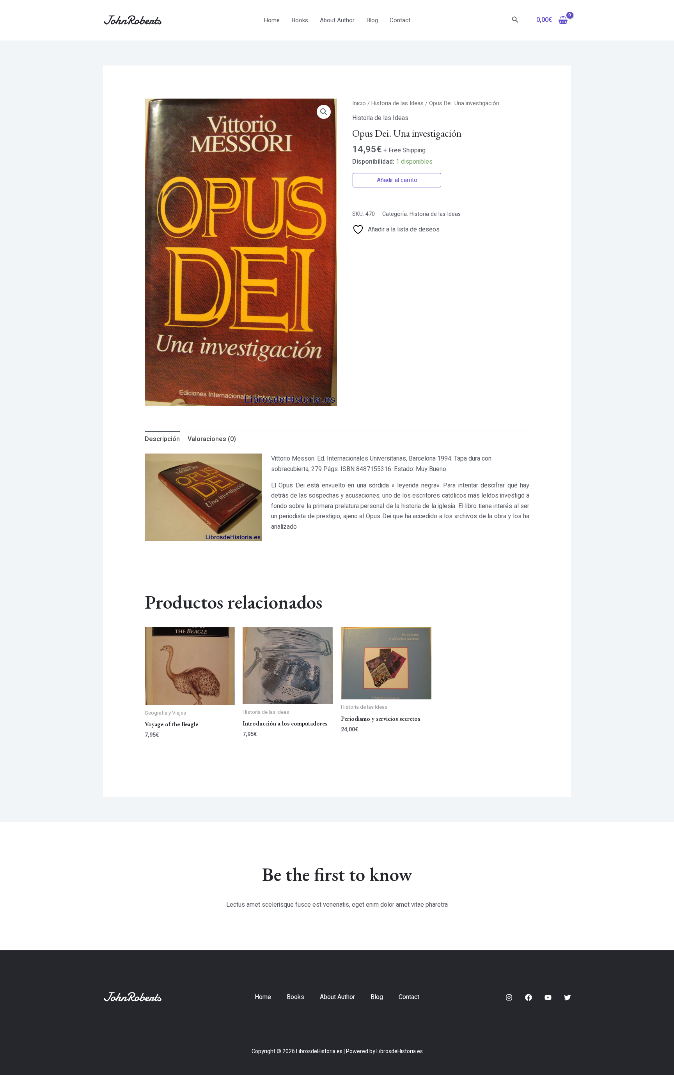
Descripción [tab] (162, 439)
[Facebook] (528, 997)
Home (272, 20)
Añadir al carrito (397, 180)
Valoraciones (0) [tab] (212, 439)
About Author (337, 20)
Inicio (359, 103)
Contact (400, 20)
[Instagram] (509, 997)
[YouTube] (548, 997)
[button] (515, 20)
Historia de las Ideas (397, 103)
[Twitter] (567, 997)
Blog (372, 20)
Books (299, 20)
